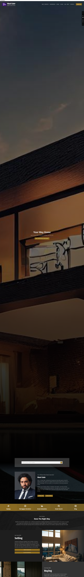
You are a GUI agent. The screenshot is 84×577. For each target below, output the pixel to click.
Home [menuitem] (43, 4)
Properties (46, 4)
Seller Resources (27, 552)
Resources (72, 4)
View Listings (49, 495)
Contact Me (79, 4)
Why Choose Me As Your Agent (42, 238)
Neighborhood (52, 4)
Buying (58, 4)
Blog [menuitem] (65, 4)
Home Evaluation (27, 549)
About (68, 4)
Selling (61, 4)
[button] (79, 4)
